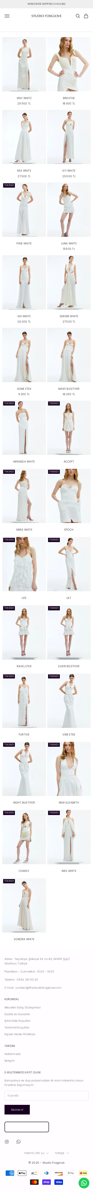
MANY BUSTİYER (68, 389)
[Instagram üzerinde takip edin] (7, 1141)
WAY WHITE (24, 98)
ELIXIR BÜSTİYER (68, 666)
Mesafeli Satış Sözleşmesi (23, 1007)
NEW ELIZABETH (69, 802)
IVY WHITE (68, 171)
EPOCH (68, 530)
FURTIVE (24, 734)
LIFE (24, 598)
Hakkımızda (13, 1054)
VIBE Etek (69, 734)
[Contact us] (84, 1183)
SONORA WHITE (24, 939)
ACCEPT (69, 461)
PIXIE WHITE (24, 243)
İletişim (10, 1061)
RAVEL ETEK (24, 666)
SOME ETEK (24, 389)
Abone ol (17, 1110)
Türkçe (59, 1153)
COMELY (24, 871)
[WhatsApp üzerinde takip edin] (18, 1141)
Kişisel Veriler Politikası (20, 1034)
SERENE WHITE (69, 316)
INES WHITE (69, 871)
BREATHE (69, 98)
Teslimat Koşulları (17, 1027)
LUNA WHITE (69, 243)
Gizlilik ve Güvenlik (17, 1014)
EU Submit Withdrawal (26, 1127)
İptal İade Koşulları (17, 1021)
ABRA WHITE (24, 530)
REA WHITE (24, 171)
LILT (69, 598)
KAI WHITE (24, 316)
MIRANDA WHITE (24, 461)
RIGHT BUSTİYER (24, 802)
